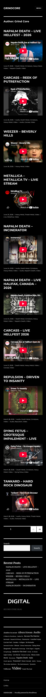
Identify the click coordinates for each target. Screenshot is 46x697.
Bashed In (20, 636)
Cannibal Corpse (35, 639)
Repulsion (18, 421)
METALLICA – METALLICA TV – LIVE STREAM (21, 179)
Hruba (29, 652)
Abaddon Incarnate (10, 633)
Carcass (27, 122)
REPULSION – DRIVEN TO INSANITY (21, 379)
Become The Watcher (31, 636)
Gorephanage (7, 652)
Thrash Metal (29, 214)
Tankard (18, 518)
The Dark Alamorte (23, 664)
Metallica (10, 217)
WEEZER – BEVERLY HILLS (18, 576)
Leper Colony (8, 655)
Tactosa (39, 661)
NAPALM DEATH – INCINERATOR (18, 228)
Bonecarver (25, 639)
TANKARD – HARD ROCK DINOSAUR (18, 483)
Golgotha (37, 648)
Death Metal (19, 66)
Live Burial (16, 655)
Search (7, 543)
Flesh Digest (29, 648)
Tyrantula (33, 664)
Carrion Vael (8, 642)
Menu (38, 8)
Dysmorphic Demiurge (18, 648)
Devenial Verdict (8, 645)
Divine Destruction (25, 645)
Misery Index (35, 655)
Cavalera (15, 642)
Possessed (17, 661)
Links (6, 686)
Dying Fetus (19, 472)
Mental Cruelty (25, 655)
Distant (16, 645)
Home (6, 680)
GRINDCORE (12, 8)
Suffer (34, 661)
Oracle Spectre (8, 661)
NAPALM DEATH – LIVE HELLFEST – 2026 (22, 33)
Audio (17, 120)
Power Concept (26, 661)
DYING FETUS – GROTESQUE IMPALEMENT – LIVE (20, 435)
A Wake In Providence (10, 636)
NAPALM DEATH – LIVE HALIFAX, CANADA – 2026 (22, 284)
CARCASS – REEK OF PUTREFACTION (20, 79)
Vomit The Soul (27, 669)
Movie (6, 658)
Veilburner (7, 669)
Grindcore (28, 66)
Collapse (22, 642)
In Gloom (35, 652)
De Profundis (30, 642)
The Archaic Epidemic (10, 664)
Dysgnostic (7, 648)
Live (5, 217)
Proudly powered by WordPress (26, 693)
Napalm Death (15, 68)
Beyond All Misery (15, 639)
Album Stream (25, 632)
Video (6, 68)
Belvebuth (6, 639)
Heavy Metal (37, 66)
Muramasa (12, 658)
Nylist (31, 658)
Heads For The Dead (19, 652)
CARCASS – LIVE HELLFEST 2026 (17, 332)
